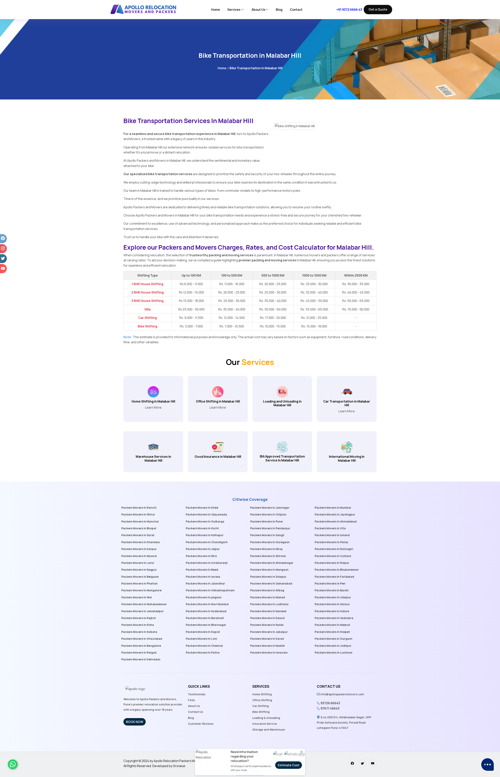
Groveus (179, 766)
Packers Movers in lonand (332, 535)
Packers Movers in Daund (267, 618)
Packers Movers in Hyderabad (206, 611)
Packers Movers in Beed (202, 569)
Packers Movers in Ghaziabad (141, 638)
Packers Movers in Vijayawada (206, 514)
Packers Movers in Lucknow (333, 652)
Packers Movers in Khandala (140, 542)
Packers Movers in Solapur (268, 576)
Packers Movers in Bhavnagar (206, 625)
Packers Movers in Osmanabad (271, 583)
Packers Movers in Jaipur (203, 549)
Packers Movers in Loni (201, 638)
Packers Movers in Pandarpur (270, 528)
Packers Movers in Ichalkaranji (207, 563)
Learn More (153, 407)
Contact (296, 9)
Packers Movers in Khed (202, 507)
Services (234, 9)
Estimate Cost (288, 765)
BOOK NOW (134, 722)
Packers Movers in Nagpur (139, 569)
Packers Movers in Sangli (267, 535)
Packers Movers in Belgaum (140, 576)
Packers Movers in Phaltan (139, 583)
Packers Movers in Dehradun (140, 659)
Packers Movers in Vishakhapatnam (210, 590)
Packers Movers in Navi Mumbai (207, 604)
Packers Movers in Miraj (266, 549)
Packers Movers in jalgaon (203, 597)
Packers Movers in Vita (330, 528)
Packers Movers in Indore (332, 611)
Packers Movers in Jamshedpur (142, 611)
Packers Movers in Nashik (267, 646)
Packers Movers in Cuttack (333, 556)
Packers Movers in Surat (137, 535)
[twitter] (362, 763)
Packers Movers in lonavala (269, 652)
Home (215, 9)
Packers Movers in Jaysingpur (335, 514)
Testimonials (196, 694)
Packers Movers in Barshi (332, 590)
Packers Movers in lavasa (203, 576)
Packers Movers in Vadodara (334, 618)
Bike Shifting (261, 712)
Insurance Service (264, 724)
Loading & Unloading (266, 718)
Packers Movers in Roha (137, 625)
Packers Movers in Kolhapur (204, 535)
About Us (258, 9)
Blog (279, 9)
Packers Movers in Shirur (138, 514)
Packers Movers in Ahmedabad (336, 521)
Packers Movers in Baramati (205, 618)
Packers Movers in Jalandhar (205, 583)
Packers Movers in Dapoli (203, 632)
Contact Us (195, 712)
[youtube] (373, 763)
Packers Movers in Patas (331, 542)
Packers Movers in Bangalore (141, 646)
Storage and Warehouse (268, 729)
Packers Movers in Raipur (332, 563)
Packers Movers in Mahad (267, 597)
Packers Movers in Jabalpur (269, 632)
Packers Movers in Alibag (267, 590)
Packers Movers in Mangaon (269, 569)
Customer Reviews (200, 724)
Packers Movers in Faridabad (334, 576)
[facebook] (352, 763)
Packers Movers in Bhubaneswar (337, 569)
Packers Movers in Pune (266, 521)
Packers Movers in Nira (201, 556)
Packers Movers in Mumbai (333, 507)
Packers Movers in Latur (137, 563)
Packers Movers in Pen (330, 583)
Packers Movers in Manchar (140, 521)
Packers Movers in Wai (136, 597)
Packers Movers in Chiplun (268, 514)
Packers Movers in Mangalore (141, 590)
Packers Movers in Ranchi (138, 507)
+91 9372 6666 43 (349, 9)
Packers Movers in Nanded (268, 611)
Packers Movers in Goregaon (270, 542)
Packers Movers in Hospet (332, 632)
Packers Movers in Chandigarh (207, 542)
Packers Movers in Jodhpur (333, 646)
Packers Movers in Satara (332, 604)
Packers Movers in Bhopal (138, 528)
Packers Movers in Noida (267, 625)
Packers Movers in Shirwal (268, 556)
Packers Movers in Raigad (138, 652)
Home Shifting (262, 694)
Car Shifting (260, 706)
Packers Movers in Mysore (139, 556)
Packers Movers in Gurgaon (333, 638)
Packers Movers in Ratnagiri (334, 549)
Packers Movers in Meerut (332, 625)
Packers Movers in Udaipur (333, 597)
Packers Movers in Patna (203, 652)
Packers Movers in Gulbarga (205, 521)
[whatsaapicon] (13, 764)
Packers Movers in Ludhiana (269, 604)
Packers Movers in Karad (267, 638)
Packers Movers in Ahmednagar (271, 563)
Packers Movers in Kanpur (139, 549)
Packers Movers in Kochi (202, 528)
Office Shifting (262, 700)
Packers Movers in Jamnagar (269, 507)
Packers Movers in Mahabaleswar (144, 604)
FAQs (191, 700)
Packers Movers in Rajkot (138, 618)
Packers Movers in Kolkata (139, 632)
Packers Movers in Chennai (204, 646)
